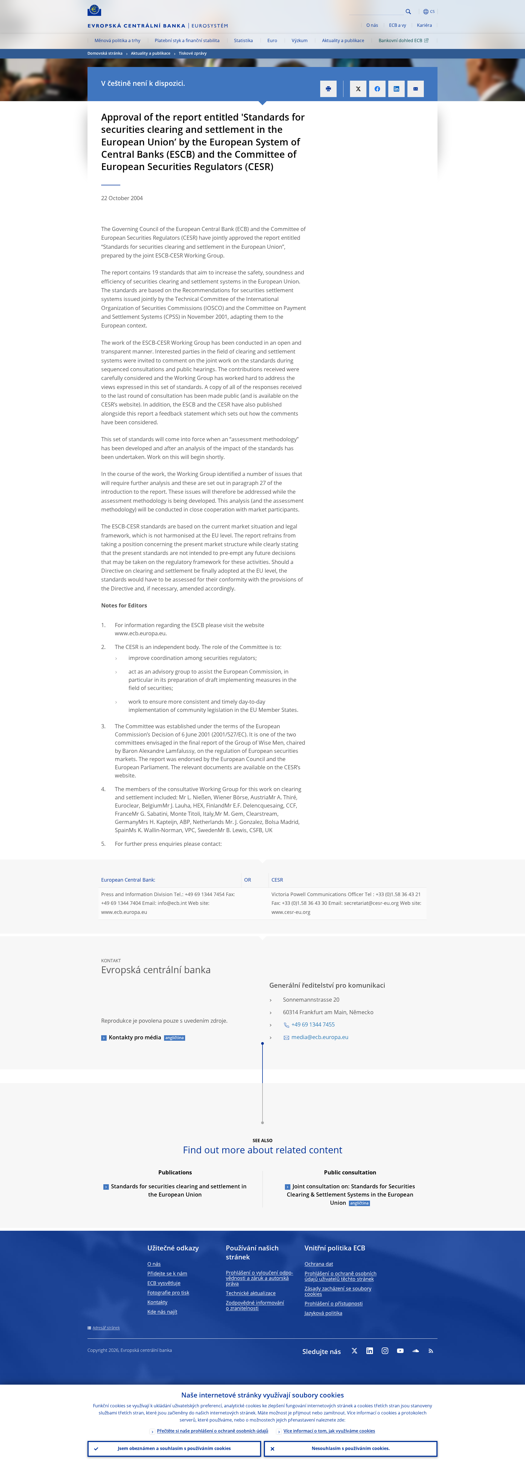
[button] (418, 11)
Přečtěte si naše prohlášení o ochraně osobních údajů (212, 1431)
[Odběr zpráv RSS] (431, 1350)
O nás (372, 26)
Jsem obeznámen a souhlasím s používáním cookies (174, 1449)
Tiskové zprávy (193, 53)
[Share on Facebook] (377, 89)
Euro (272, 41)
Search (408, 11)
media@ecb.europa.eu (319, 1037)
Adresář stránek (106, 1328)
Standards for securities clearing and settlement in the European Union (179, 1191)
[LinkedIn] (369, 1350)
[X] (354, 1350)
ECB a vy (397, 26)
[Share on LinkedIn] (396, 89)
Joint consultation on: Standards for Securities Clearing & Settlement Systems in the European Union (351, 1195)
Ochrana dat (319, 1264)
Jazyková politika (323, 1313)
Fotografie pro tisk (168, 1293)
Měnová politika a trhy (117, 41)
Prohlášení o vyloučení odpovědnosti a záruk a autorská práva (259, 1278)
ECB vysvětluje (163, 1283)
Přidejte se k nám (167, 1273)
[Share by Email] (415, 89)
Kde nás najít (162, 1312)
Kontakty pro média (135, 1038)
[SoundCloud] (415, 1350)
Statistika (243, 41)
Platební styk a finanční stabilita (187, 41)
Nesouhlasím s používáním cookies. (351, 1449)
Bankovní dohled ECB (400, 41)
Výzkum (300, 41)
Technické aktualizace (251, 1293)
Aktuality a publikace (343, 41)
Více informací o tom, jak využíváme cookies (329, 1431)
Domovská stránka (105, 53)
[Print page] (328, 89)
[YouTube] (400, 1350)
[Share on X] (358, 89)
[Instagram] (385, 1350)
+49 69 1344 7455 (313, 1025)
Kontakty (157, 1302)
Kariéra (424, 26)
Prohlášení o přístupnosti (334, 1304)
